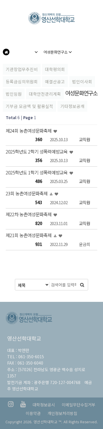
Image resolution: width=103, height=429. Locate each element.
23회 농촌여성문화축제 (27, 193)
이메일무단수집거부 (78, 405)
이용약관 (33, 413)
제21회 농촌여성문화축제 (29, 235)
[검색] (82, 284)
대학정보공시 (44, 405)
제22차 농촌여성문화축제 (29, 214)
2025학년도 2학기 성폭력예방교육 (37, 151)
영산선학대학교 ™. (47, 421)
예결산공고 (55, 81)
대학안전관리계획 (45, 94)
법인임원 (14, 94)
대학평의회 (55, 69)
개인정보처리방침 (62, 413)
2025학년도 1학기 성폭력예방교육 (37, 172)
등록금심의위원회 (22, 81)
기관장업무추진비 (22, 69)
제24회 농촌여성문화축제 (29, 130)
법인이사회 (82, 81)
